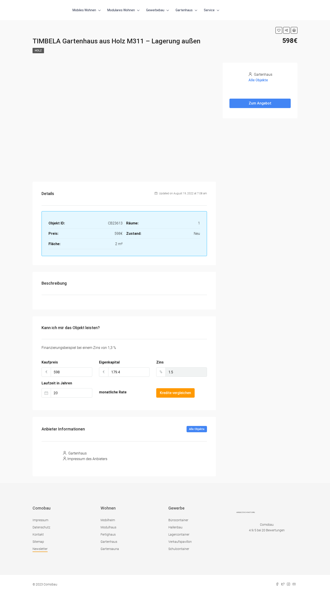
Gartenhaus (184, 10)
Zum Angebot (260, 103)
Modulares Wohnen (121, 10)
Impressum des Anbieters (87, 459)
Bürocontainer (178, 520)
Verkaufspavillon (180, 541)
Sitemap (38, 541)
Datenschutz (41, 527)
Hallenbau (175, 527)
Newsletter (40, 549)
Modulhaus (108, 527)
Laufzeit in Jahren (57, 383)
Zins (160, 362)
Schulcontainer (178, 549)
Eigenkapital (109, 362)
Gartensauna (110, 549)
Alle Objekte (197, 429)
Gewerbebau (155, 10)
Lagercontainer (178, 534)
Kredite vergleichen (175, 393)
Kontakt (38, 534)
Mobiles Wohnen (84, 10)
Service (209, 10)
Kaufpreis (50, 362)
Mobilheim (108, 520)
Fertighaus (108, 534)
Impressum (40, 520)
